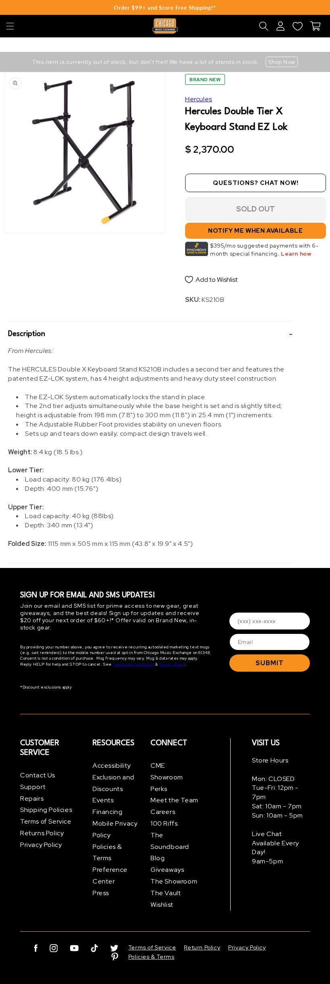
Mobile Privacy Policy (115, 829)
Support (32, 787)
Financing (107, 812)
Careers (163, 812)
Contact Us (37, 775)
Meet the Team (174, 800)
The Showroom (174, 881)
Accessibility (112, 765)
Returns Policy (42, 833)
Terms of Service (46, 821)
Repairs (31, 798)
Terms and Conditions (133, 664)
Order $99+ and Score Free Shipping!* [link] (165, 7)
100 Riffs (164, 823)
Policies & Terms (107, 853)
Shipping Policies (46, 810)
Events (103, 800)
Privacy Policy (172, 664)
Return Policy (202, 947)
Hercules (198, 99)
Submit (270, 663)
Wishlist (162, 904)
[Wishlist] (297, 26)
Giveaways (167, 869)
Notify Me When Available (255, 231)
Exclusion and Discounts (113, 783)
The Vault (166, 893)
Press (101, 893)
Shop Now (281, 62)
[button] (10, 26)
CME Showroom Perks (167, 777)
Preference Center (110, 875)
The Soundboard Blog (170, 847)
